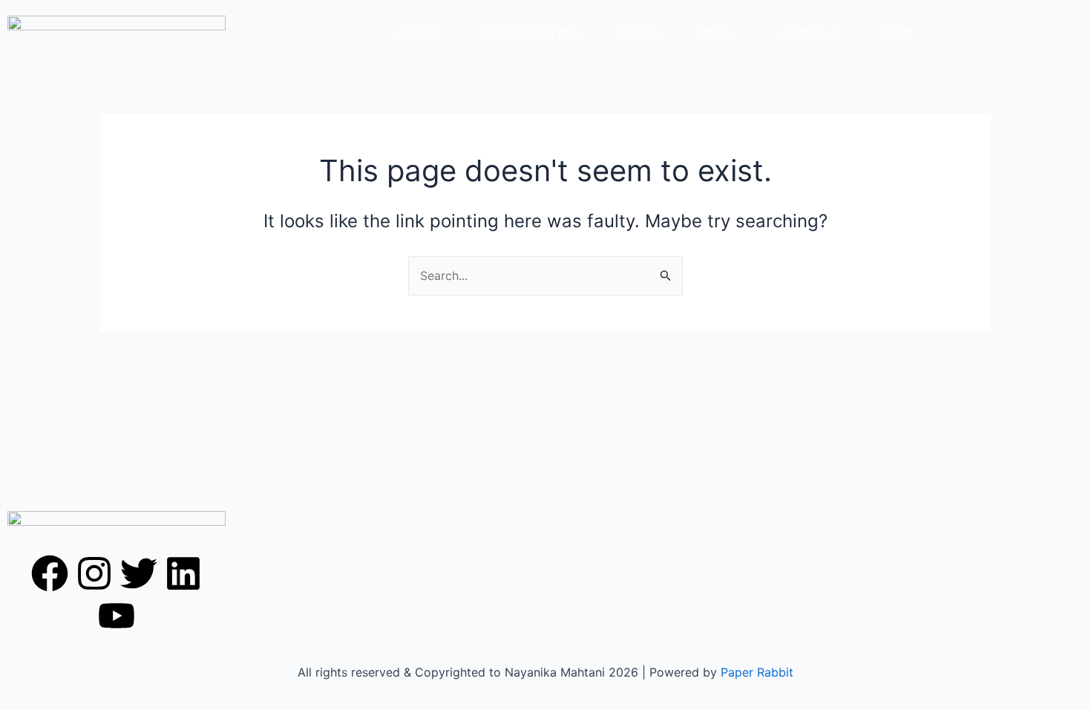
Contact (812, 33)
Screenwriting (529, 33)
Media (717, 33)
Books (639, 33)
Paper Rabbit (757, 672)
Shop (896, 33)
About (418, 33)
